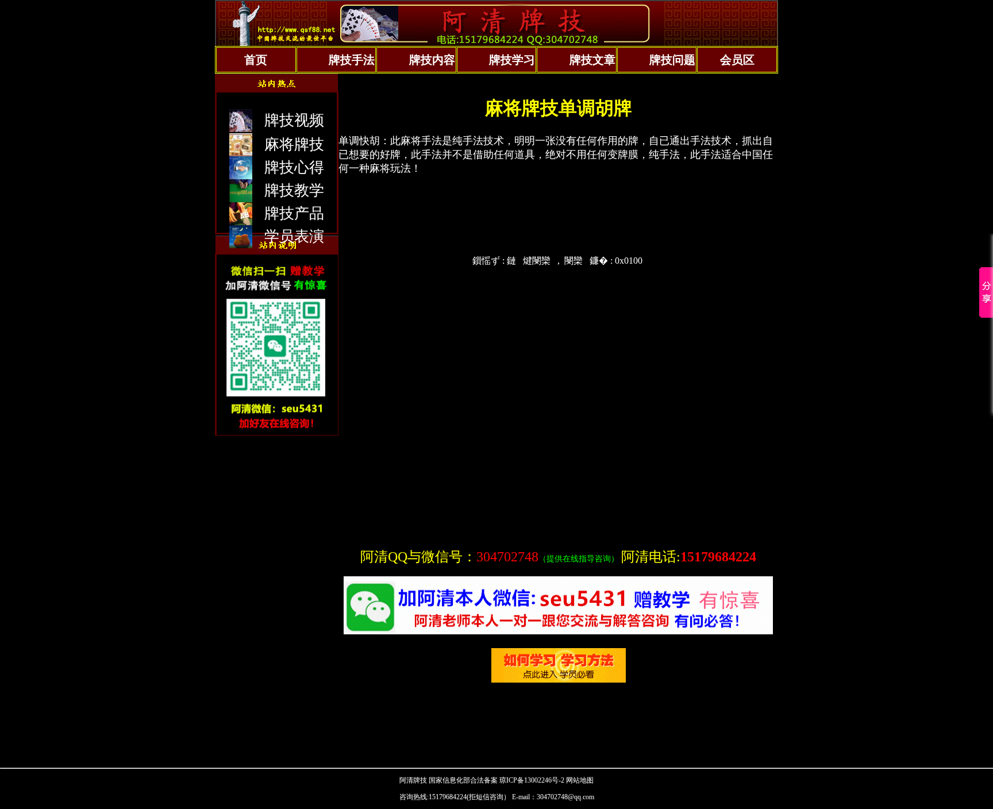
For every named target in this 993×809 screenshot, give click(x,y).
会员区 (737, 59)
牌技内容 (432, 59)
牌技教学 (294, 190)
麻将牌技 (294, 144)
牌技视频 (294, 120)
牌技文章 (592, 59)
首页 (255, 59)
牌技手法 (352, 59)
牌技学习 (512, 59)
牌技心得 (294, 167)
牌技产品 (294, 213)
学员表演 (294, 236)
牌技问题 (672, 59)
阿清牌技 (413, 780)
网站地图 (580, 780)
